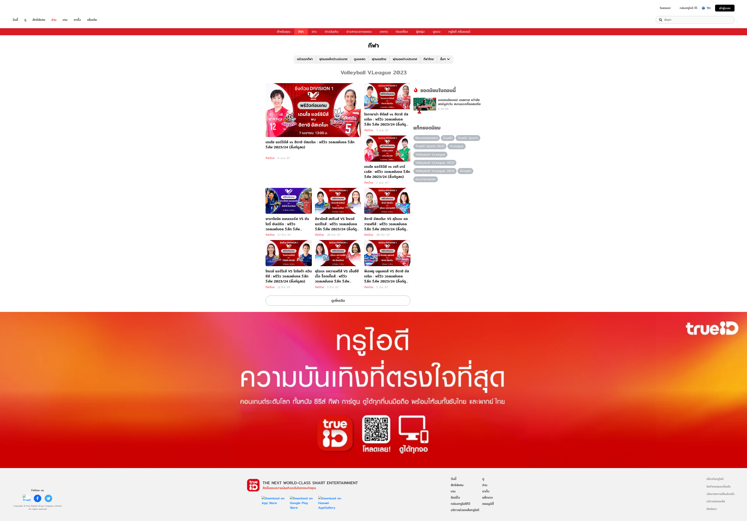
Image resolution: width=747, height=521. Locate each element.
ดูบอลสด (359, 59)
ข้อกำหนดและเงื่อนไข (718, 486)
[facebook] (37, 498)
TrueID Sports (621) (430, 146)
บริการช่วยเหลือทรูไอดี (465, 510)
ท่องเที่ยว (402, 31)
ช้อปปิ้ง (455, 497)
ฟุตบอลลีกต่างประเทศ (333, 59)
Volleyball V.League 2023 (435, 162)
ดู (25, 20)
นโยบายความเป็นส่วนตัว (721, 494)
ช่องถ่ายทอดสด (426, 179)
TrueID (24, 8)
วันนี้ (15, 20)
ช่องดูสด (465, 170)
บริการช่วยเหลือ (716, 501)
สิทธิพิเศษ (38, 20)
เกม (65, 20)
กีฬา (301, 31)
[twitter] (48, 498)
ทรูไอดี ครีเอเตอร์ (459, 31)
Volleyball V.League (430, 154)
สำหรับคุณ (283, 31)
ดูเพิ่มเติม (338, 300)
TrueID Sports (468, 138)
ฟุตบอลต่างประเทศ (405, 59)
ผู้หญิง (420, 31)
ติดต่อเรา (712, 509)
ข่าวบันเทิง (331, 31)
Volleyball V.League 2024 (435, 170)
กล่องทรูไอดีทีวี (460, 503)
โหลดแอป (665, 8)
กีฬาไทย (428, 59)
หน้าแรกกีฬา (305, 59)
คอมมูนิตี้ (488, 503)
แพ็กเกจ (487, 497)
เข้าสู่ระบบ (724, 8)
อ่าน (53, 20)
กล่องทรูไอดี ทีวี (688, 8)
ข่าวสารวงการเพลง (359, 31)
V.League (457, 146)
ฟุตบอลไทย (379, 59)
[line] (27, 498)
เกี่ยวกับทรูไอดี (715, 479)
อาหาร (384, 31)
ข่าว (314, 31)
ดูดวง (436, 31)
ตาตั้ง (77, 20)
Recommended (427, 138)
